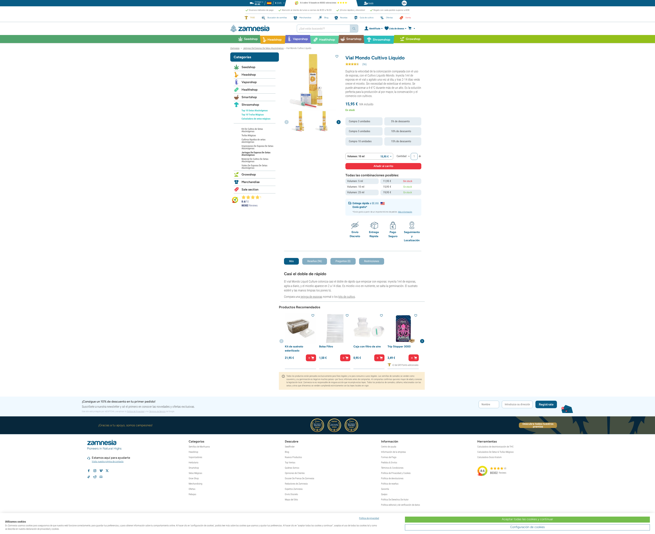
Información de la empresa (393, 452)
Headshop (249, 74)
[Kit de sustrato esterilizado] (300, 328)
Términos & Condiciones (392, 467)
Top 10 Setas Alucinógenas (255, 110)
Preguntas (343, 261)
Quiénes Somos (292, 467)
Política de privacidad (369, 518)
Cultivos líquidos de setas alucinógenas (253, 140)
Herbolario (193, 462)
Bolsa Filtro (326, 346)
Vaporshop (249, 82)
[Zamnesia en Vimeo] (101, 470)
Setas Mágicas (195, 473)
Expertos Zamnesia (294, 489)
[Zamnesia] (261, 28)
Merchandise (251, 182)
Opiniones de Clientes (295, 473)
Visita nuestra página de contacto (107, 461)
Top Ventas (290, 462)
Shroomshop (250, 105)
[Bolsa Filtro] (334, 328)
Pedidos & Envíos (389, 462)
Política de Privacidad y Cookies (396, 473)
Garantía (385, 489)
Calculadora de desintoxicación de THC (495, 446)
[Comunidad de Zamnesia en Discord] (101, 477)
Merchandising (195, 483)
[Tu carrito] (412, 28)
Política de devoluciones (392, 478)
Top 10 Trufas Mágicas (253, 114)
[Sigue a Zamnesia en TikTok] (88, 477)
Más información (405, 212)
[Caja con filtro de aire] (369, 328)
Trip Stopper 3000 (399, 346)
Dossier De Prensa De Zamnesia (299, 478)
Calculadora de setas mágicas (256, 118)
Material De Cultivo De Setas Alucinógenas (255, 160)
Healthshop (250, 90)
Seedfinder (290, 446)
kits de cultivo (346, 296)
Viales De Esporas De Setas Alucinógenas (254, 166)
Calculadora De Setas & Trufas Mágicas (495, 452)
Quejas (384, 494)
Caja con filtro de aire (367, 346)
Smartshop (249, 97)
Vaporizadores (195, 457)
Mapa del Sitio (291, 499)
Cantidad (401, 156)
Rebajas (192, 494)
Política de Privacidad (135, 411)
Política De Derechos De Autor (395, 499)
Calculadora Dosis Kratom (489, 457)
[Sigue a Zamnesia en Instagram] (95, 470)
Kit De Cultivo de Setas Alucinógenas (252, 130)
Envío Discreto (291, 494)
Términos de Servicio (157, 411)
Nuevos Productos (293, 457)
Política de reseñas (389, 483)
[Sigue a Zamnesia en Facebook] (88, 470)
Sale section (250, 189)
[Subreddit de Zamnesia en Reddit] (95, 477)
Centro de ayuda (388, 446)
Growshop (249, 174)
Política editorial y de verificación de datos (400, 504)
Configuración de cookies (527, 527)
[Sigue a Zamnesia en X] (107, 470)
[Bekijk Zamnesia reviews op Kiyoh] (235, 199)
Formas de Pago (388, 457)
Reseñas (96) (314, 261)
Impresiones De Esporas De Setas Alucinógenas (257, 147)
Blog (287, 452)
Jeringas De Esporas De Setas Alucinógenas (256, 153)
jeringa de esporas (311, 296)
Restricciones (371, 261)
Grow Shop (194, 478)
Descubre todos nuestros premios (537, 425)
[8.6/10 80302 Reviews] (253, 197)
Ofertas (192, 489)
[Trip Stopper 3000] (403, 328)
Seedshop (248, 67)
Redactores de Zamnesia (296, 483)
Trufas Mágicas (249, 135)
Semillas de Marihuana (199, 446)
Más (291, 261)
